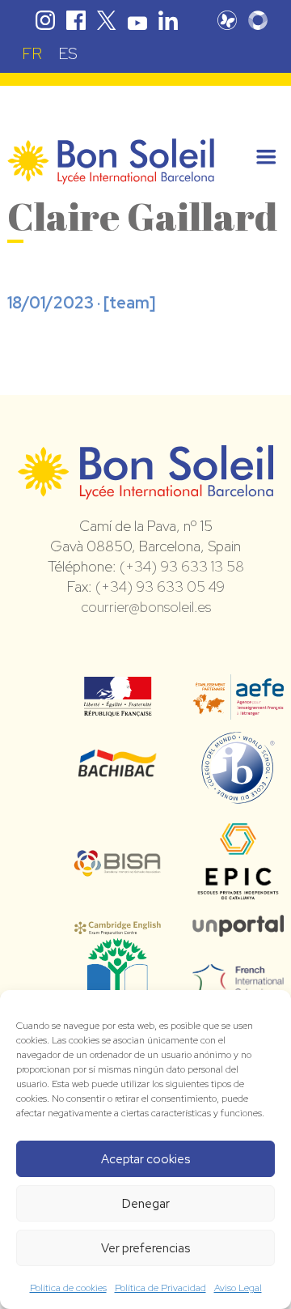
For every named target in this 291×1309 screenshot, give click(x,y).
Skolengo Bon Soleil (258, 20)
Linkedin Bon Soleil (168, 20)
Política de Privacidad (160, 1287)
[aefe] (238, 708)
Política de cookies (68, 1287)
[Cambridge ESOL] (117, 925)
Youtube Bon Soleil (137, 20)
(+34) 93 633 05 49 (160, 586)
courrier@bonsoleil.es (146, 606)
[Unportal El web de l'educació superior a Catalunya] (238, 925)
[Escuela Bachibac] (117, 772)
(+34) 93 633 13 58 (182, 566)
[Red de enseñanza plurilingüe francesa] (238, 986)
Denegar (146, 1204)
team (129, 302)
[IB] (238, 796)
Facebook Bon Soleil (76, 20)
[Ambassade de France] (117, 705)
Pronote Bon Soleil (227, 20)
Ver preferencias (145, 1248)
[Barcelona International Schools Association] (117, 866)
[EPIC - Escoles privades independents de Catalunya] (238, 898)
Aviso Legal (238, 1287)
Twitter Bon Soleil (106, 20)
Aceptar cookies (145, 1159)
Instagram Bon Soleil (45, 20)
